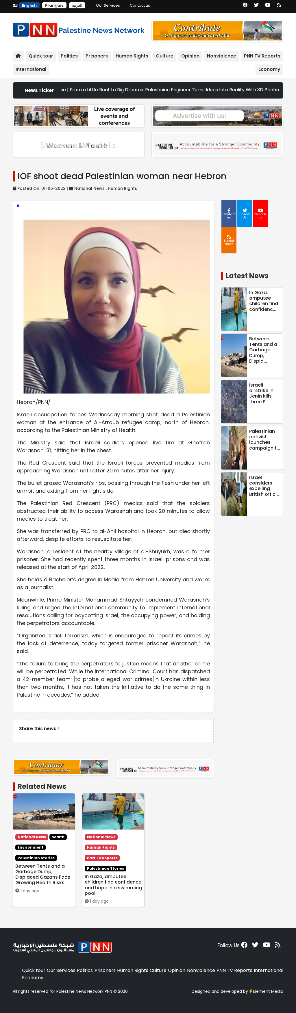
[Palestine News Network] (79, 28)
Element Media (268, 991)
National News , (91, 188)
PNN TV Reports (262, 56)
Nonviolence (221, 56)
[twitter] (256, 7)
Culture (164, 56)
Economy (269, 69)
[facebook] (245, 7)
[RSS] (279, 7)
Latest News (247, 276)
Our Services (108, 5)
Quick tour (41, 56)
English (29, 5)
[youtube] (267, 7)
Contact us (140, 5)
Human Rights (132, 56)
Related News (42, 786)
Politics (69, 56)
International (31, 69)
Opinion (190, 56)
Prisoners (97, 56)
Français (54, 5)
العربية (77, 5)
